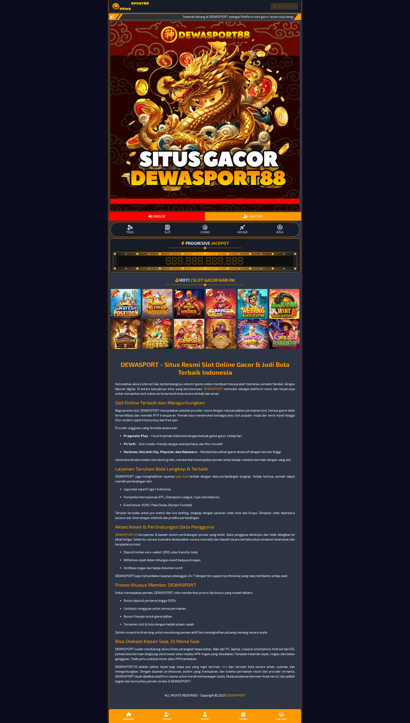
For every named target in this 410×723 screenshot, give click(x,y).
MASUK (158, 216)
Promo (243, 719)
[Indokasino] (130, 6)
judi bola (182, 476)
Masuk (205, 719)
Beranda (128, 719)
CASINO (205, 232)
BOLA (280, 232)
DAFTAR (255, 216)
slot (224, 667)
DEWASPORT (213, 389)
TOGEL (130, 232)
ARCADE (242, 232)
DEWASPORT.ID (126, 534)
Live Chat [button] (281, 719)
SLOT (167, 232)
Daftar (166, 719)
